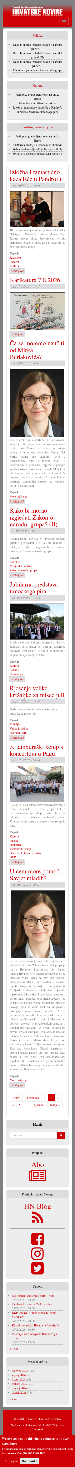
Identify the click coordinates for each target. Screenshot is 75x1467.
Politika (14, 562)
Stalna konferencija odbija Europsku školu (37, 149)
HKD (13, 857)
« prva (16, 1098)
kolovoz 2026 (20, 1371)
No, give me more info (31, 1453)
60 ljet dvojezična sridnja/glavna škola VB (37, 154)
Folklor (14, 670)
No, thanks (29, 1461)
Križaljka (15, 724)
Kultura (14, 266)
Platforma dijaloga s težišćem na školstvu (37, 145)
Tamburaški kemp (20, 849)
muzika (14, 840)
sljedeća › (39, 1105)
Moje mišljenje (18, 496)
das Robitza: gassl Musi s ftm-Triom (33, 1296)
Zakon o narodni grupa (23, 570)
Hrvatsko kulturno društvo (25, 853)
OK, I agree (11, 1461)
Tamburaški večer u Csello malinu (32, 1304)
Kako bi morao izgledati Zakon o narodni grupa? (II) (37, 55)
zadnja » (55, 1105)
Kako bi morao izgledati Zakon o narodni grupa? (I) (37, 64)
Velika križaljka (19, 728)
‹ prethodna (32, 1098)
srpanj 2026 (19, 1375)
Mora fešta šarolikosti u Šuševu (37, 103)
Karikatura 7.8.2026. (36, 279)
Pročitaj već (17, 271)
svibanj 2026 (19, 1384)
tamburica (15, 845)
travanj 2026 (19, 1388)
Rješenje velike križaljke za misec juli (37, 691)
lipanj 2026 (18, 1379)
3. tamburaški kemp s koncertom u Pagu (36, 749)
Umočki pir (16, 674)
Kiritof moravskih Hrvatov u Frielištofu (35, 1325)
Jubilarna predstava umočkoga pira (37, 112)
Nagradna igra (18, 733)
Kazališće (15, 257)
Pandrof (14, 262)
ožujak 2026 (19, 1392)
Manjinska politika (21, 566)
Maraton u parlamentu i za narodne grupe (37, 70)
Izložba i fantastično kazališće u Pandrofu (37, 107)
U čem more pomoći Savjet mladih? (35, 874)
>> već (14, 1349)
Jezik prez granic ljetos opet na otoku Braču (37, 97)
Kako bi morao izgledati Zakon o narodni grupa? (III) (37, 47)
